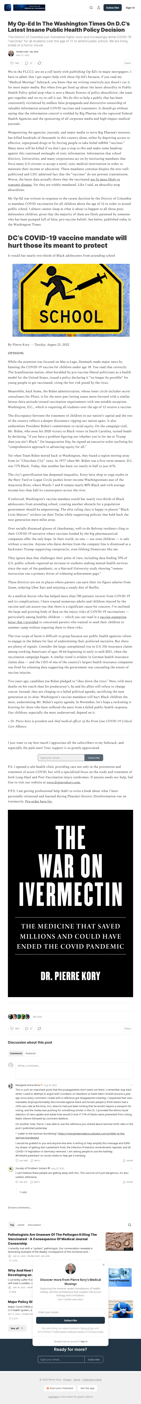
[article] (70, 1247)
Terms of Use (87, 1328)
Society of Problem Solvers (31, 1168)
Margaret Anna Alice (27, 1085)
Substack (53, 1396)
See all (15, 1328)
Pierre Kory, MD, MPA (27, 52)
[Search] (91, 7)
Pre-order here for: (38, 801)
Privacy (67, 1379)
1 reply (23, 1192)
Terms (76, 1379)
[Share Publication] (98, 7)
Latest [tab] (20, 1224)
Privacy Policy (96, 1331)
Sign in (130, 7)
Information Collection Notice (69, 1331)
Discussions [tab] (34, 1224)
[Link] (3, 241)
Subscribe (112, 7)
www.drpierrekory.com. (64, 782)
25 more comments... (19, 1207)
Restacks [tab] (31, 1053)
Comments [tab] (16, 1053)
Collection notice (92, 1379)
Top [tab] (12, 1224)
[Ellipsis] (131, 1085)
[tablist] (23, 1053)
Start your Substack (61, 1388)
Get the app (87, 1388)
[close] (103, 1264)
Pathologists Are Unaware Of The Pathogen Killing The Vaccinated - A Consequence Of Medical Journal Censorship (52, 1239)
